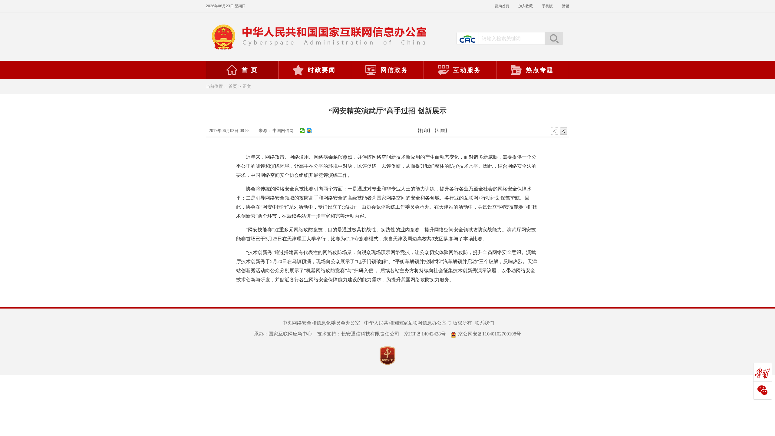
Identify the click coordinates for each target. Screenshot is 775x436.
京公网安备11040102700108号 (489, 333)
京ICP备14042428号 (425, 333)
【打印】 (423, 130)
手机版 (547, 6)
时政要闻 (322, 70)
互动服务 (467, 70)
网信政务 (394, 70)
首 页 (250, 70)
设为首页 (502, 6)
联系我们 (484, 322)
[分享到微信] (302, 130)
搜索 (554, 38)
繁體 (565, 6)
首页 (233, 86)
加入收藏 (525, 6)
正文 (246, 86)
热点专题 (540, 70)
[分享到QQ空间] (309, 130)
